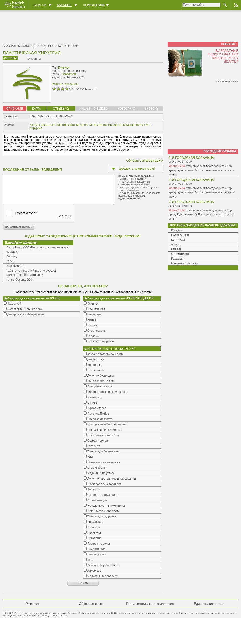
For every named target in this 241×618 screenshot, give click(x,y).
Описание (14, 108)
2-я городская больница (191, 157)
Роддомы (177, 258)
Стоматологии (180, 254)
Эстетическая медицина (105, 124)
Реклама (32, 604)
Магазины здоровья (184, 263)
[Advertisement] (133, 74)
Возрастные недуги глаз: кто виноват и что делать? (223, 56)
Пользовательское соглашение (150, 604)
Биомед (11, 256)
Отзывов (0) (34, 58)
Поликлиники (180, 235)
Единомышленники (209, 604)
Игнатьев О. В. (15, 266)
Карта (36, 108)
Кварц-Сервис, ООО (19, 279)
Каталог (64, 5)
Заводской (69, 74)
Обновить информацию (144, 160)
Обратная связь (91, 604)
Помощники (94, 5)
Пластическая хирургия (72, 124)
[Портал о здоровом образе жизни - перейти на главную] (14, 8)
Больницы (178, 239)
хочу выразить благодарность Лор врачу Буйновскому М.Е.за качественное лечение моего (202, 170)
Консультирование (42, 124)
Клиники (71, 46)
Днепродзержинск (48, 46)
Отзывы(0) (61, 108)
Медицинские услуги (136, 124)
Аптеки (176, 244)
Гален (10, 261)
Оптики (176, 249)
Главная (9, 46)
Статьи (39, 5)
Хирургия (36, 128)
